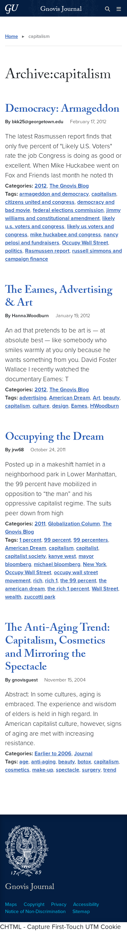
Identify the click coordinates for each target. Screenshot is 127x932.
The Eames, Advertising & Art (58, 297)
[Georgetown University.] (12, 9)
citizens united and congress (40, 202)
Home (11, 36)
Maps (11, 904)
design (60, 406)
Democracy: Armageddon (62, 110)
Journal (83, 753)
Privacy (58, 904)
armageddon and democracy (54, 194)
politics (13, 250)
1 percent (30, 540)
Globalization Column (74, 523)
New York (94, 564)
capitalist (87, 548)
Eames (79, 406)
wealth (13, 596)
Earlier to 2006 (53, 753)
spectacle (67, 769)
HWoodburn (104, 406)
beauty (111, 397)
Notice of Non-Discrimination (35, 911)
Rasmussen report (47, 250)
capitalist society (25, 556)
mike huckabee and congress (65, 234)
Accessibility (86, 904)
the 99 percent (78, 580)
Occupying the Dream (54, 438)
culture (41, 406)
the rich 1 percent (68, 588)
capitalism (103, 194)
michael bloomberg (57, 564)
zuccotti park (39, 596)
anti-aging (43, 761)
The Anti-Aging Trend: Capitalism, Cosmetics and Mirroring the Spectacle (57, 648)
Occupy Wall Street (85, 242)
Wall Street (105, 588)
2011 (40, 523)
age (23, 761)
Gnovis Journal (61, 10)
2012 (41, 185)
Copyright (34, 904)
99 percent (57, 540)
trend (109, 769)
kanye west (62, 556)
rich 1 (51, 580)
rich (37, 580)
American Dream (69, 397)
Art (96, 397)
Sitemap (81, 911)
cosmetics (17, 769)
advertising (32, 397)
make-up (42, 769)
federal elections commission (68, 210)
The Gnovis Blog (69, 185)
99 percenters (90, 540)
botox (84, 761)
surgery (91, 769)
